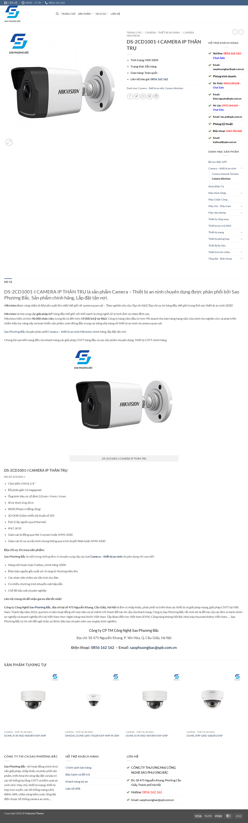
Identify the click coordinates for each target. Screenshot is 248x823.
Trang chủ (68, 13)
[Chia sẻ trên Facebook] (130, 96)
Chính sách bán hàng (78, 767)
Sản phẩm (84, 13)
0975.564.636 (230, 105)
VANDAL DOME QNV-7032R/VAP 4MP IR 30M (92, 735)
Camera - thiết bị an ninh (162, 32)
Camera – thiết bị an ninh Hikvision (70, 331)
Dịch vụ (101, 13)
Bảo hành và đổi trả (78, 774)
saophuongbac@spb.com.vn (228, 69)
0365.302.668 (234, 130)
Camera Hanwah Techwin (225, 173)
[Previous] (4, 709)
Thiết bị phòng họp (218, 238)
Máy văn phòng (217, 212)
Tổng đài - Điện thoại (220, 258)
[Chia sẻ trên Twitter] (137, 96)
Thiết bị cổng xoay (218, 219)
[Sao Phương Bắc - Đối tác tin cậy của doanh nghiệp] (27, 13)
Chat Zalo (219, 57)
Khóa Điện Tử (216, 186)
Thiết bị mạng (216, 232)
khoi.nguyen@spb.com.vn (227, 98)
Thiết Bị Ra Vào (216, 245)
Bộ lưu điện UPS (217, 161)
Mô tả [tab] (8, 282)
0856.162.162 (232, 53)
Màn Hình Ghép (217, 192)
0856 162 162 (102, 647)
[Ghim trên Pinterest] (150, 96)
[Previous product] (241, 31)
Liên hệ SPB (73, 788)
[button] (9, 142)
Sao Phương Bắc (14, 331)
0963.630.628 (231, 83)
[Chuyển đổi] (241, 168)
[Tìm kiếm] (57, 13)
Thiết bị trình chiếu (219, 252)
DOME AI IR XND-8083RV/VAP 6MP (25, 735)
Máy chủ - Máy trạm (219, 206)
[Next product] (235, 31)
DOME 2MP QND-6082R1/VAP (205, 735)
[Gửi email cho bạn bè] (143, 96)
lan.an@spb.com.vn (231, 116)
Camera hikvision (174, 88)
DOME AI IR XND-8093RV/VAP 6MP (147, 735)
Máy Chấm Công (217, 199)
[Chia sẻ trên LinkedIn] (156, 96)
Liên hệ (115, 13)
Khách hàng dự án (77, 781)
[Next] (243, 709)
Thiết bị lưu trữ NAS (219, 225)
